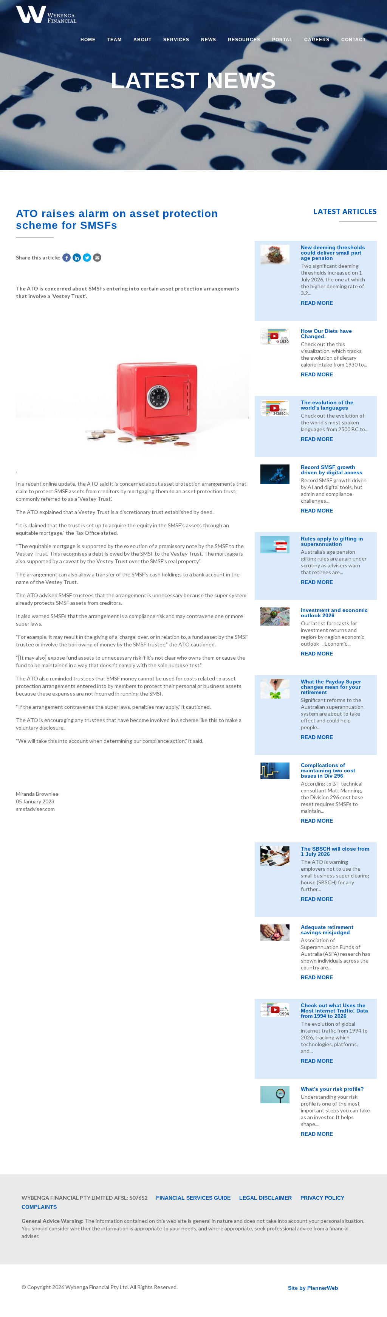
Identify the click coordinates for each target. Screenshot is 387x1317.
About (142, 39)
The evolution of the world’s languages (327, 405)
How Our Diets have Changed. (326, 333)
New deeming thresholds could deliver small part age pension (333, 252)
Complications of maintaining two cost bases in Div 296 (328, 770)
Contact (353, 39)
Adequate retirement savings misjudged (327, 929)
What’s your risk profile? (332, 1089)
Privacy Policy (322, 1198)
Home (88, 39)
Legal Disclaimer (265, 1198)
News (208, 39)
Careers (317, 39)
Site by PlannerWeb (313, 1288)
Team (114, 39)
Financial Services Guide (193, 1198)
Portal (282, 39)
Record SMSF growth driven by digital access (331, 469)
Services (176, 39)
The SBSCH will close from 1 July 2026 (335, 851)
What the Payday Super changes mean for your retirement (331, 687)
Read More (317, 303)
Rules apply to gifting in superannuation (332, 541)
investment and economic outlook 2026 (334, 612)
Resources (244, 39)
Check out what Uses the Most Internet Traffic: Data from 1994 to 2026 (334, 1010)
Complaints (39, 1207)
